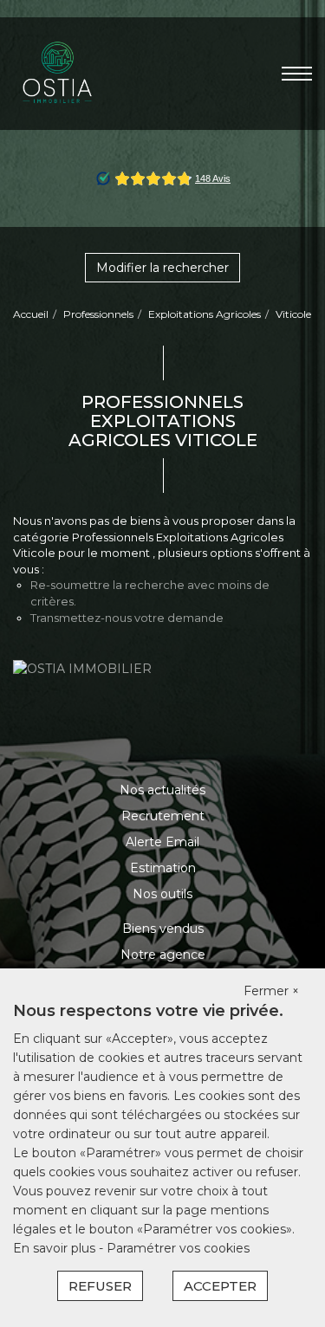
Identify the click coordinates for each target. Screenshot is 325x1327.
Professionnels (98, 313)
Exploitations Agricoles (204, 313)
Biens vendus (163, 928)
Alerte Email (162, 842)
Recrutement (163, 816)
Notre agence (162, 954)
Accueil (31, 313)
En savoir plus (56, 1248)
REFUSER (100, 1286)
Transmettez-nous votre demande (127, 618)
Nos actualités (162, 790)
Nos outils (162, 894)
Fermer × (271, 991)
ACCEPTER (220, 1286)
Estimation (163, 868)
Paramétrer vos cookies (178, 1248)
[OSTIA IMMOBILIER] (58, 73)
